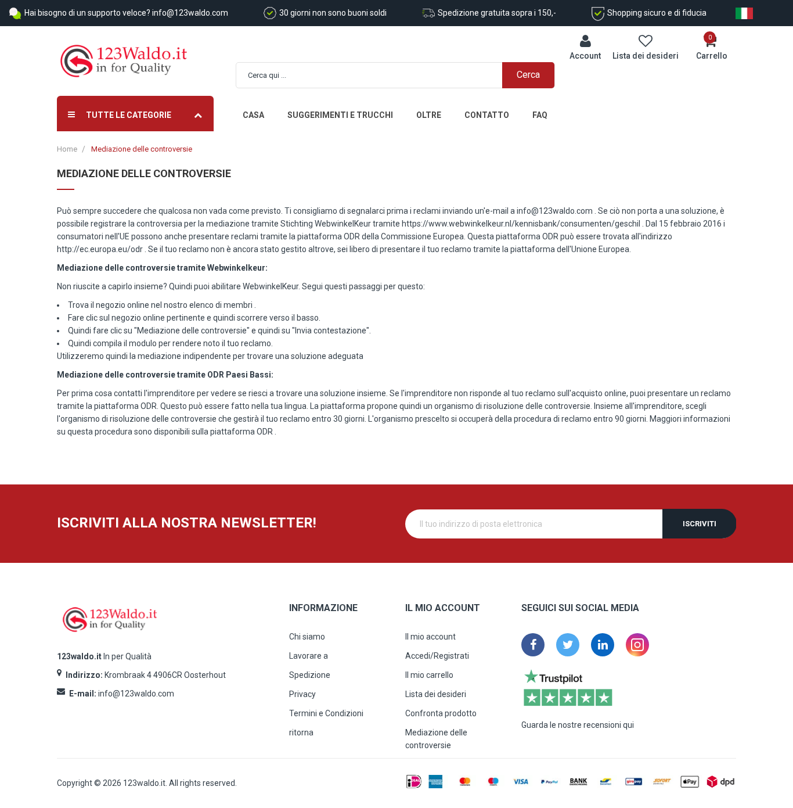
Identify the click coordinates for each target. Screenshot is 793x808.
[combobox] (401, 75)
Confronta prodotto (441, 713)
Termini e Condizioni (326, 713)
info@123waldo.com (555, 211)
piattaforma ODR (241, 431)
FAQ (539, 115)
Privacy (302, 694)
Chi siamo (307, 636)
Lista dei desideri (435, 694)
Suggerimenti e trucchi (340, 115)
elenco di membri (221, 305)
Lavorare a (308, 655)
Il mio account (430, 636)
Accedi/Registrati (437, 655)
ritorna (301, 732)
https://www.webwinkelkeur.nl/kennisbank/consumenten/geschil (521, 223)
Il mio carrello (429, 675)
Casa (253, 115)
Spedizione (309, 675)
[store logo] (123, 61)
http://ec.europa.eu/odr (100, 249)
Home (67, 149)
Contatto (486, 115)
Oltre (428, 115)
